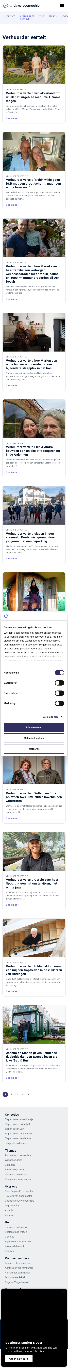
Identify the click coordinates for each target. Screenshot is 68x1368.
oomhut (25, 1124)
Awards (9, 1210)
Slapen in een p (13, 1133)
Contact (9, 1236)
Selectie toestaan (34, 738)
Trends (53, 16)
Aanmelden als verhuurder (19, 1267)
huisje (18, 1160)
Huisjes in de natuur (15, 1174)
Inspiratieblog (12, 1205)
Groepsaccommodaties (18, 1179)
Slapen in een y (13, 1128)
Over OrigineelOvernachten (19, 1191)
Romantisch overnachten (18, 1155)
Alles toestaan (34, 727)
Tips (41, 16)
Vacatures (10, 1215)
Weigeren (34, 748)
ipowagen (26, 1133)
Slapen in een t (13, 1138)
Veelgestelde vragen (16, 1231)
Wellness (10, 1160)
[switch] (59, 683)
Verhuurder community (17, 1272)
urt (22, 1128)
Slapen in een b (13, 1124)
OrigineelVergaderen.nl (17, 1282)
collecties (20, 1143)
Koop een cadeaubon (16, 1227)
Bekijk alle (10, 1143)
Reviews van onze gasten (19, 1195)
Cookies (9, 1251)
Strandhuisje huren (15, 1169)
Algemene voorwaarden (18, 1241)
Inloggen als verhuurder (17, 1263)
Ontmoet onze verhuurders (19, 1200)
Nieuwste (10, 16)
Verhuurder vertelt (27, 17)
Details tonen (50, 716)
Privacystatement (14, 1246)
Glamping (10, 1164)
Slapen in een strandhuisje (19, 1119)
